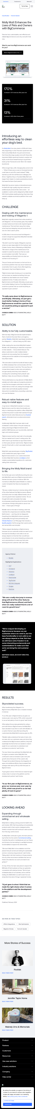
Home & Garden (15, 15)
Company (6, 1072)
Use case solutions (9, 1061)
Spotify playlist (6, 523)
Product (5, 1040)
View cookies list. (23, 1096)
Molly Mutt (7, 148)
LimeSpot (23, 458)
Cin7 (10, 566)
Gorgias (11, 586)
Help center (6, 1077)
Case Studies (5, 15)
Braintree (11, 589)
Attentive (11, 572)
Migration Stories (8, 929)
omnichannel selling (25, 838)
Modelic (9, 339)
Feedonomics (17, 1)
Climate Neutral (7, 521)
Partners (5, 1045)
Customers (6, 1051)
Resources (6, 1056)
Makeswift (29, 1)
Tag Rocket (29, 451)
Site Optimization (24, 924)
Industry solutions (9, 1066)
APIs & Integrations (9, 924)
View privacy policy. (12, 1096)
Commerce (5, 1)
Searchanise (12, 577)
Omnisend (12, 569)
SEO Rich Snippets (14, 583)
